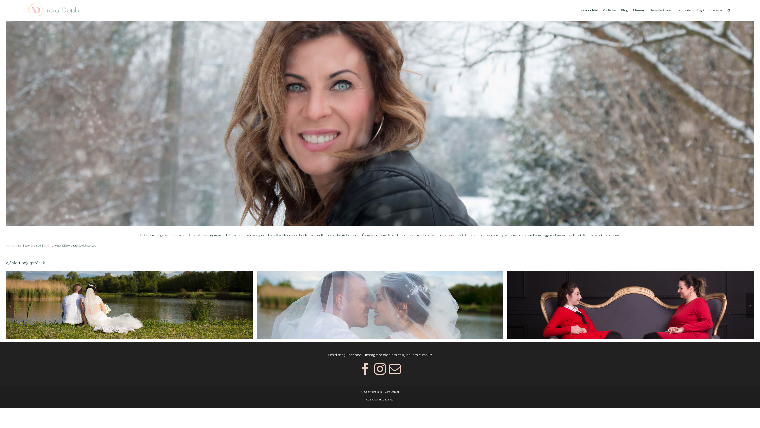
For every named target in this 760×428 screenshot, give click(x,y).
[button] (729, 10)
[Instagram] (380, 369)
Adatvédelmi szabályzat (380, 399)
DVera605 (11, 245)
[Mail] (395, 369)
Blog (46, 245)
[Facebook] (365, 369)
